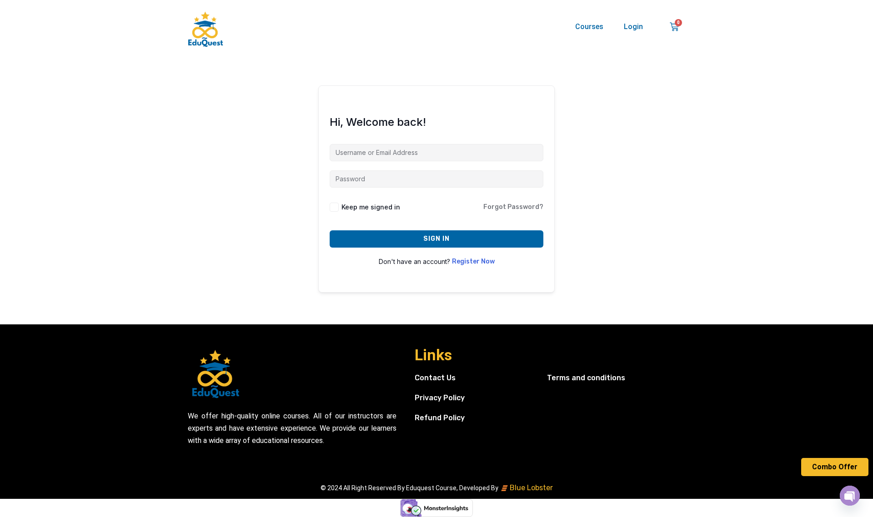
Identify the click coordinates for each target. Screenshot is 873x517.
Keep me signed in (370, 207)
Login (633, 26)
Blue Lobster (530, 487)
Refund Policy (440, 417)
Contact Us (435, 377)
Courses (589, 26)
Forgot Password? (513, 207)
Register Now (473, 261)
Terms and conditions (586, 377)
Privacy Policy (440, 397)
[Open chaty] (850, 496)
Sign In (436, 239)
